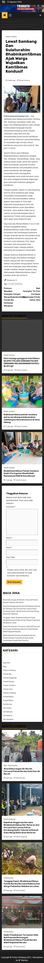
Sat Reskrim (7, 716)
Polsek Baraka (8, 682)
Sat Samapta (8, 719)
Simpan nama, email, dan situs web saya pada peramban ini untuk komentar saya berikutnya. (22, 573)
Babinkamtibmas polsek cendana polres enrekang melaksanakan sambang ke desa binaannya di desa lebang (22, 418)
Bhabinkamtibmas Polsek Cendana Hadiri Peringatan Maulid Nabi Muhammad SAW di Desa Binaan (21, 473)
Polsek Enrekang (9, 693)
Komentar (11, 507)
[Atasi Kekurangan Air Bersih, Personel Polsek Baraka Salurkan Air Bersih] (22, 746)
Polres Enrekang (9, 670)
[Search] (40, 15)
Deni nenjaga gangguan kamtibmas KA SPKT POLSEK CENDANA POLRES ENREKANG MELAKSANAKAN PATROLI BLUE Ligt (22, 362)
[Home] (4, 15)
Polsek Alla (7, 674)
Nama (9, 538)
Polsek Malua (8, 700)
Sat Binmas (7, 704)
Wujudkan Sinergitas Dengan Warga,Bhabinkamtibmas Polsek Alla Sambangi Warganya (13, 297)
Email (9, 547)
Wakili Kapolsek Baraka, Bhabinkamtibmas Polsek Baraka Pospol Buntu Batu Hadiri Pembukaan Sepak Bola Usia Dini (19, 637)
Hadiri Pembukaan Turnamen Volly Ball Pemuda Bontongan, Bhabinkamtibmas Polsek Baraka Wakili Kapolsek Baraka (21, 629)
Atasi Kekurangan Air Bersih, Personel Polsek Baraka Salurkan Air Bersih (22, 771)
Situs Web (10, 557)
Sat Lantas (7, 708)
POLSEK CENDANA (15, 284)
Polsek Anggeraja (10, 678)
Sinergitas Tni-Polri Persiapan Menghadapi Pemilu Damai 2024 (31, 294)
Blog (4, 666)
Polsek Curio (8, 689)
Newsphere (38, 957)
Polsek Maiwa (8, 697)
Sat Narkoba (8, 712)
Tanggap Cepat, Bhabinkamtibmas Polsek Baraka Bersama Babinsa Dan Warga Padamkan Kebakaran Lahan (21, 620)
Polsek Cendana (11, 36)
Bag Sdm (6, 663)
